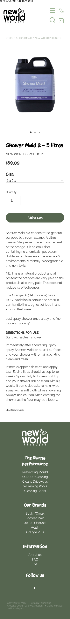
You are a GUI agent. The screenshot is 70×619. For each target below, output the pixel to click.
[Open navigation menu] (52, 10)
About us (35, 554)
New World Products (48, 37)
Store (9, 37)
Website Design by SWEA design (25, 605)
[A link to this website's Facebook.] (34, 588)
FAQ (35, 559)
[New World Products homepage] (26, 15)
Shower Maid (24, 37)
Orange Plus (35, 532)
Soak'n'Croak (35, 513)
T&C (35, 564)
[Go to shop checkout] (61, 20)
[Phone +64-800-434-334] (61, 10)
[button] (52, 20)
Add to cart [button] (35, 218)
